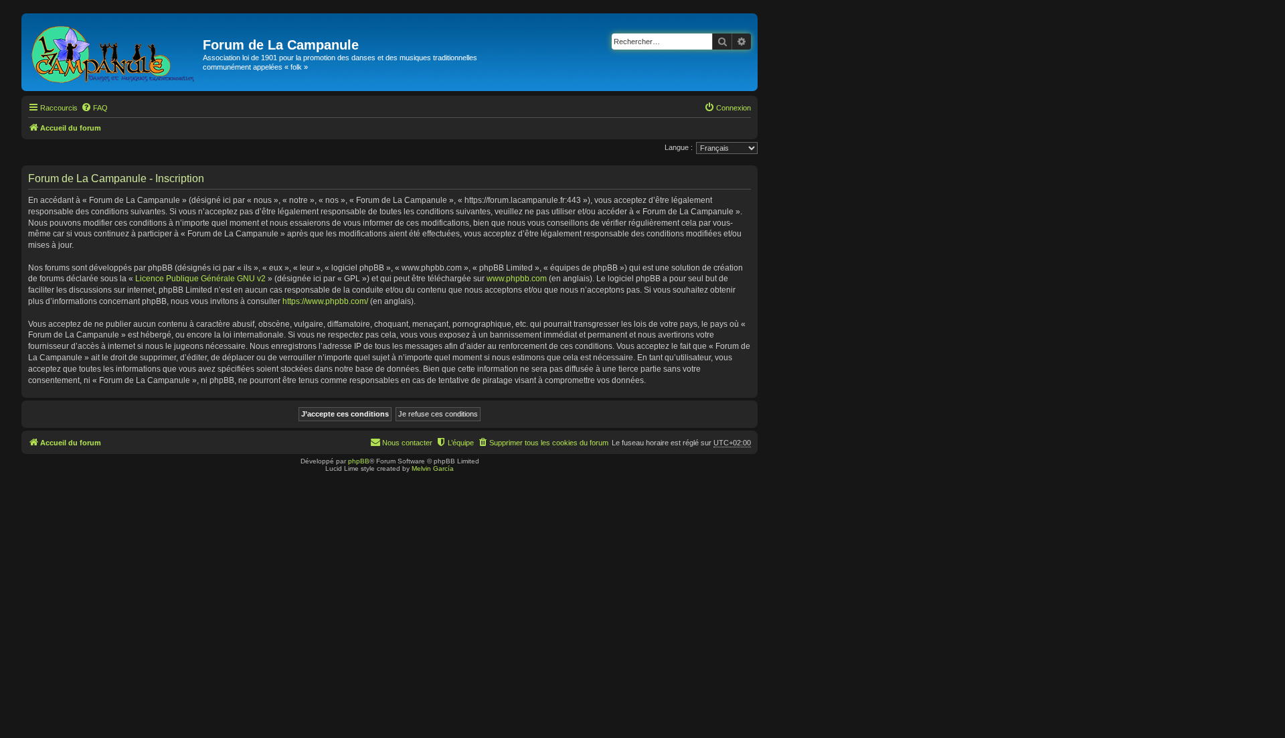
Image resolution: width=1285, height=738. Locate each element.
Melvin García (433, 468)
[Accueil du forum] (114, 52)
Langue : (679, 147)
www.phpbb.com (517, 278)
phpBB (358, 461)
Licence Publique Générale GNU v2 (200, 278)
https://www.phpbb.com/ (325, 301)
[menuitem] (94, 108)
